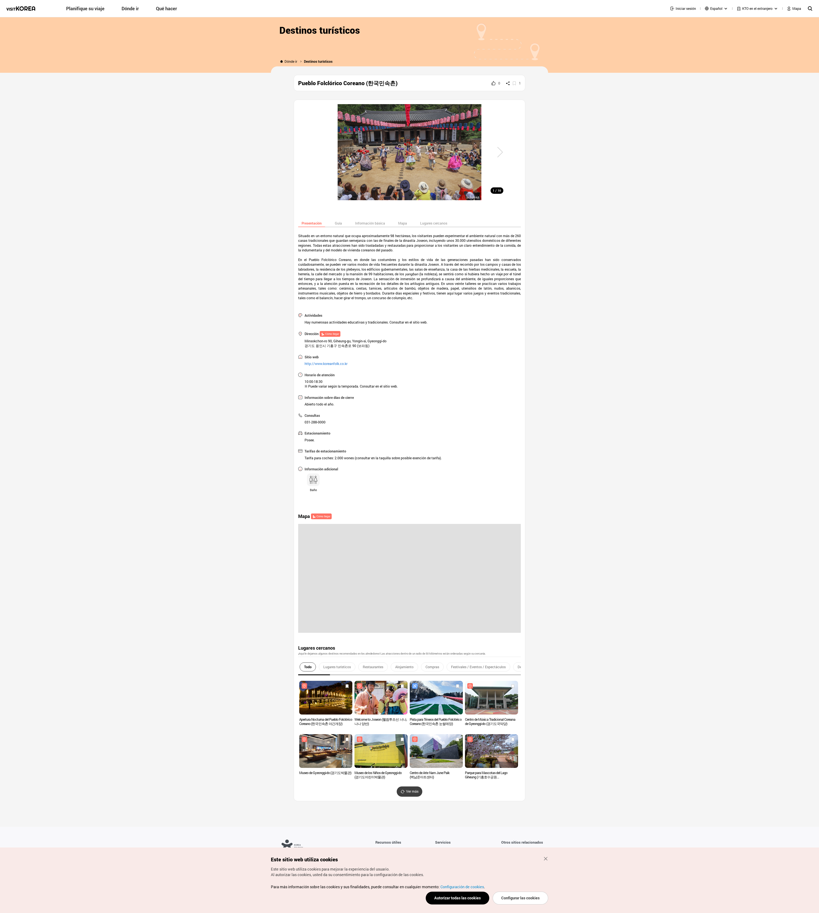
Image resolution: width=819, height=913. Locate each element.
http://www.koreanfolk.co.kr (326, 363)
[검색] (810, 8)
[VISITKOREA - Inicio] (20, 8)
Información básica (370, 223)
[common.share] (507, 83)
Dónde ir (291, 61)
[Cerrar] (545, 858)
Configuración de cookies (462, 886)
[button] (500, 152)
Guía (338, 223)
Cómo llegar (332, 333)
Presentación (312, 223)
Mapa (402, 223)
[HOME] (281, 61)
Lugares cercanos (433, 223)
